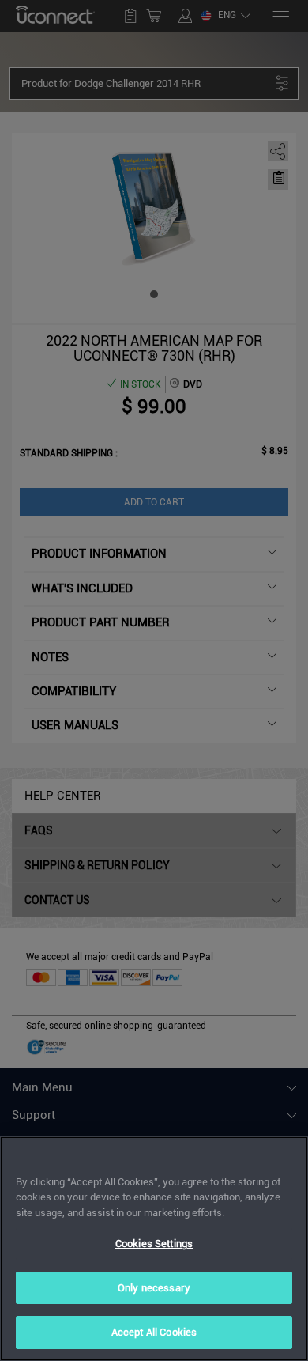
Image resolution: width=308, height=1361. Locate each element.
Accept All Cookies (154, 1332)
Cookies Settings (154, 1243)
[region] (154, 1248)
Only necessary (154, 1288)
